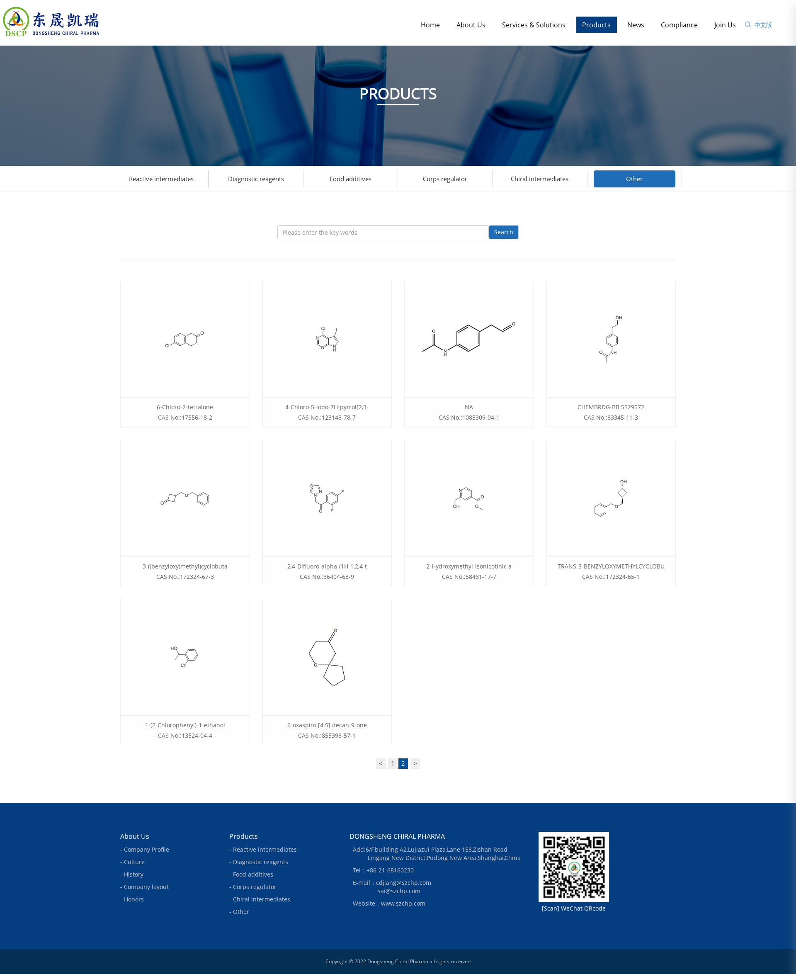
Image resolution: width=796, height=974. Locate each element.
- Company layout (144, 887)
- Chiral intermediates (259, 899)
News (635, 24)
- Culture (132, 862)
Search (503, 232)
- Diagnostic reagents (258, 862)
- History (131, 874)
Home (430, 24)
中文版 (763, 25)
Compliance (679, 24)
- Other (239, 912)
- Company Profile (144, 849)
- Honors (132, 899)
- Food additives (251, 874)
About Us (470, 24)
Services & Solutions (533, 24)
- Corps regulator (253, 887)
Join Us (725, 24)
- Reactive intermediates (263, 849)
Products (596, 24)
